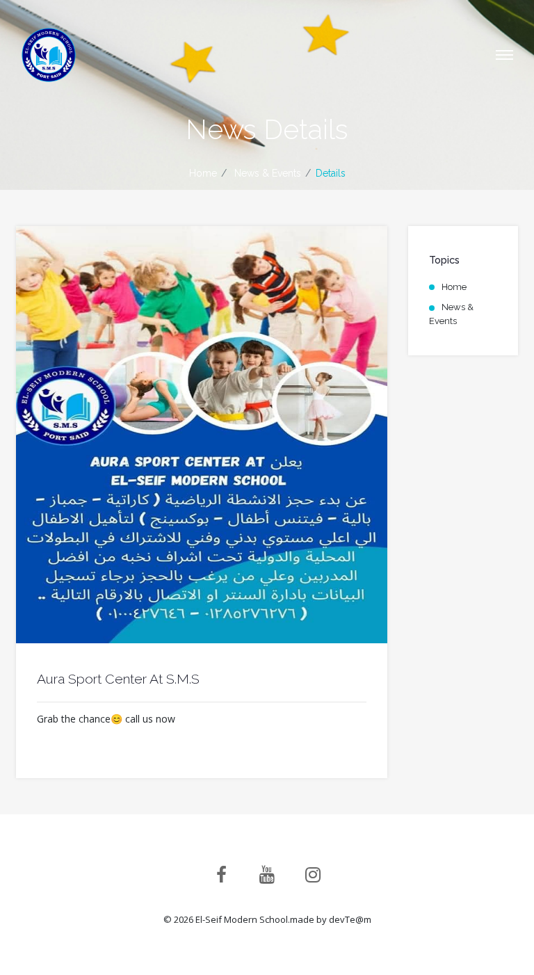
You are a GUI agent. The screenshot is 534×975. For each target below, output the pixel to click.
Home (203, 173)
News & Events (451, 314)
